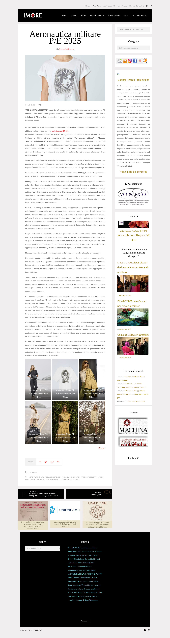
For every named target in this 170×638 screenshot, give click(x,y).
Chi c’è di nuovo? (139, 15)
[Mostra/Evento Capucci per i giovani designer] (132, 354)
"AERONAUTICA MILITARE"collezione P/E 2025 (44, 477)
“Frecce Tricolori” (88, 477)
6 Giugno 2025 (30, 105)
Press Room (97, 6)
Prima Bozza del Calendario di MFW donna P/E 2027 (85, 552)
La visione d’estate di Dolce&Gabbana (83, 600)
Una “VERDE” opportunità (135, 391)
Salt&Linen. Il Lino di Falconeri (79, 566)
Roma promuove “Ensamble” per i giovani (84, 585)
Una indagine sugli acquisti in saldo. (82, 570)
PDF (103, 448)
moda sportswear (38, 479)
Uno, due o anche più (136, 401)
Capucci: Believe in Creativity (133, 334)
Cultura (83, 15)
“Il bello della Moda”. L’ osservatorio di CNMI (85, 593)
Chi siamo (87, 6)
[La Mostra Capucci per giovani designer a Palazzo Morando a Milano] (132, 292)
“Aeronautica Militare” (71, 477)
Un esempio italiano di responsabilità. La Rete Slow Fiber (83, 589)
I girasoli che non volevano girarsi (81, 563)
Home (64, 15)
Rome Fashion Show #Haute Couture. (83, 578)
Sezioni (122, 79)
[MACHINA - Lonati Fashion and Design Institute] (132, 433)
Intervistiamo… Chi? (109, 6)
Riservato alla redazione (136, 6)
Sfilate (73, 15)
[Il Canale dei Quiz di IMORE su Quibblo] (145, 62)
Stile (125, 15)
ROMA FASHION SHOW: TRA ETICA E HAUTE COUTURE (83, 555)
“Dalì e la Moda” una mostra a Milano (82, 548)
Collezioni (33, 472)
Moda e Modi (114, 15)
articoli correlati (125, 295)
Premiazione (142, 79)
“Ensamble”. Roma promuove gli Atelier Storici (83, 581)
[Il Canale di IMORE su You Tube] (140, 62)
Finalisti (131, 79)
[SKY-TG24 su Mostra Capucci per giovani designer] (132, 325)
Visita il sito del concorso (133, 171)
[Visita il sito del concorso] (118, 74)
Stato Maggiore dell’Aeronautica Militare (62, 479)
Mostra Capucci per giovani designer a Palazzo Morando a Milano (133, 267)
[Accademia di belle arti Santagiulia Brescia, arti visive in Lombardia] (132, 447)
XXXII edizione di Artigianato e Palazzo (83, 596)
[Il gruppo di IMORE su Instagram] (130, 62)
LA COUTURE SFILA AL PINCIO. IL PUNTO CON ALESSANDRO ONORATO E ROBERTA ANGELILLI (85, 574)
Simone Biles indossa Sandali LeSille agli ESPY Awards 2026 (84, 559)
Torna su (84, 621)
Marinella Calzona (66, 49)
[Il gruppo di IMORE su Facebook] (135, 62)
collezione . (60, 131)
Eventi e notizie (97, 15)
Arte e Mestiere (122, 6)
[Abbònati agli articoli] (125, 62)
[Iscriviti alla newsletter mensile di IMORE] (119, 62)
